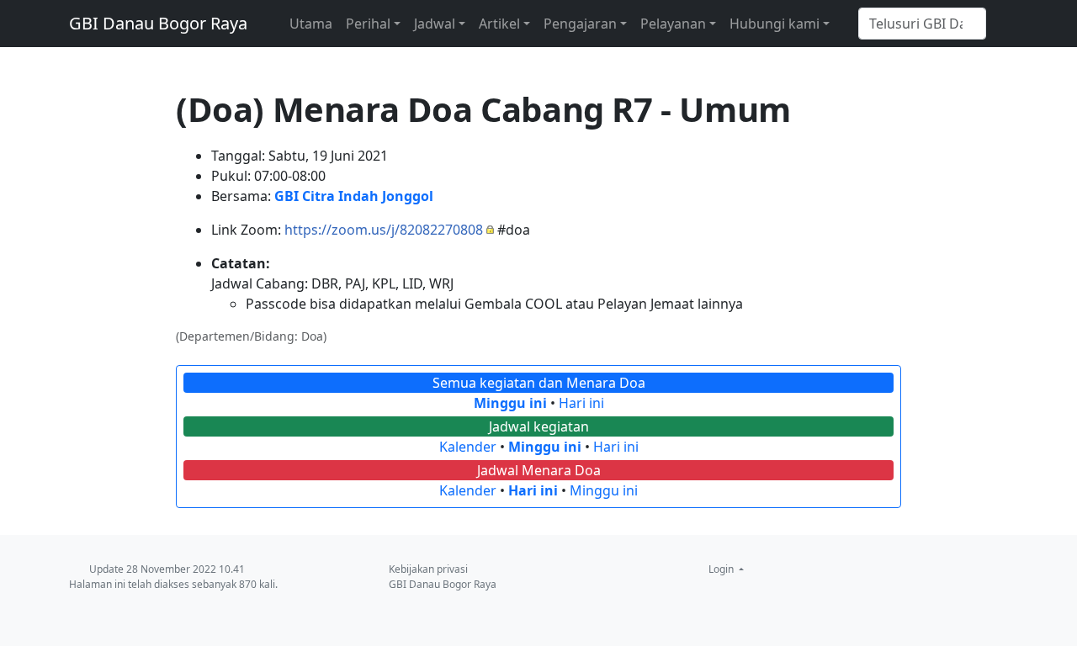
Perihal (368, 23)
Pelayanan (673, 23)
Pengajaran (580, 23)
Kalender (467, 446)
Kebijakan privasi (428, 569)
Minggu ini (510, 403)
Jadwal (434, 23)
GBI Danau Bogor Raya (158, 23)
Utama (310, 23)
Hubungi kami (774, 23)
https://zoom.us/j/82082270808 (383, 229)
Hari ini (581, 403)
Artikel (499, 23)
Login (722, 569)
